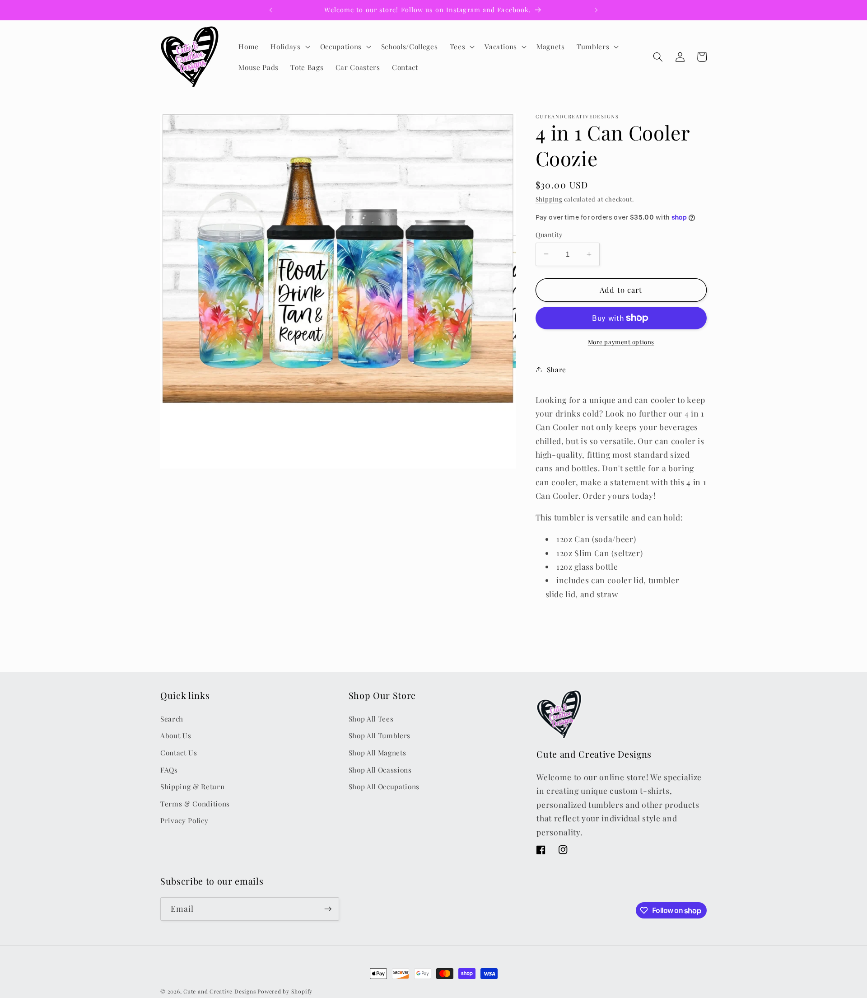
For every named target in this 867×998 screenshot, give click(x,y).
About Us (175, 735)
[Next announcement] (596, 10)
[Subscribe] (328, 909)
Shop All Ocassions (380, 769)
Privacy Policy (184, 820)
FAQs (169, 769)
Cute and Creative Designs (219, 991)
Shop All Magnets (377, 752)
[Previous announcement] (270, 10)
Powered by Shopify (284, 991)
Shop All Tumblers (379, 735)
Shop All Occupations (384, 786)
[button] (289, 46)
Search (171, 718)
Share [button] (556, 369)
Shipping (549, 199)
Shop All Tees (371, 718)
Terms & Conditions (195, 803)
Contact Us (178, 752)
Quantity (549, 234)
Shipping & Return (192, 786)
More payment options (621, 341)
